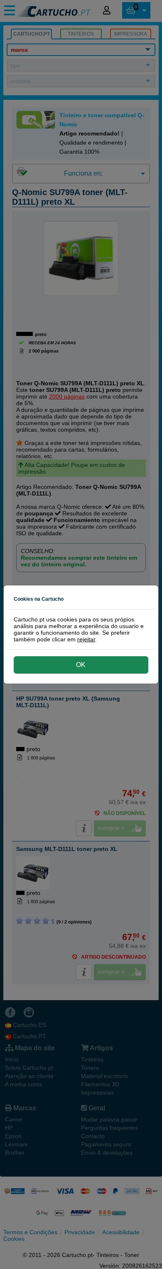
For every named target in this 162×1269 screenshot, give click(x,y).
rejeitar (86, 639)
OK (81, 664)
